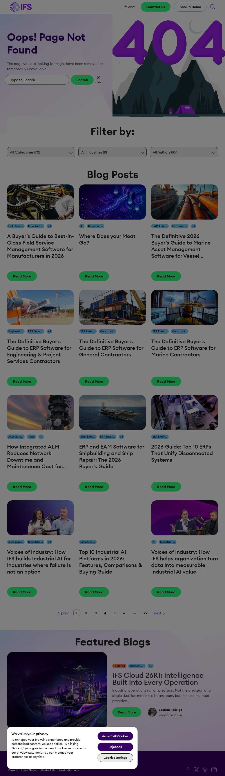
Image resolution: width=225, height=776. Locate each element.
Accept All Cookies (115, 736)
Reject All (115, 747)
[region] (72, 748)
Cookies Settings (115, 757)
